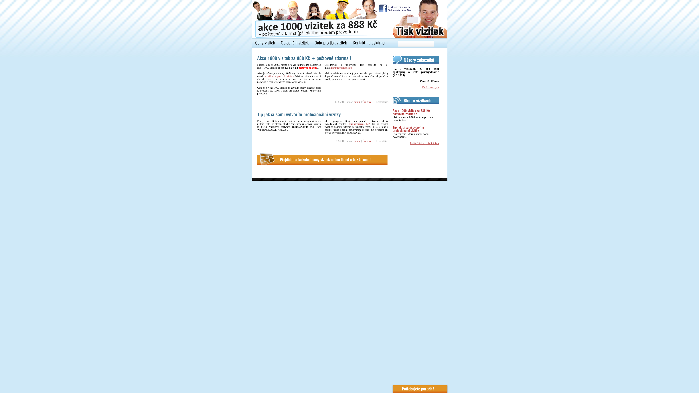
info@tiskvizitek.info (341, 67)
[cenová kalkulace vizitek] (322, 158)
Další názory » (430, 87)
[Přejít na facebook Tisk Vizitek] (395, 8)
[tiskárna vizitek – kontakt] (369, 43)
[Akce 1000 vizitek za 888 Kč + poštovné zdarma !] (304, 58)
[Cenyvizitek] (265, 43)
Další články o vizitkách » (424, 143)
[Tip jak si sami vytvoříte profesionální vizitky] (299, 114)
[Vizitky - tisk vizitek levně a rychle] (306, 18)
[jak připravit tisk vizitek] (331, 43)
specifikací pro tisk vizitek (279, 76)
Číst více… (368, 102)
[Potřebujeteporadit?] (420, 389)
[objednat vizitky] (295, 43)
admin (357, 102)
